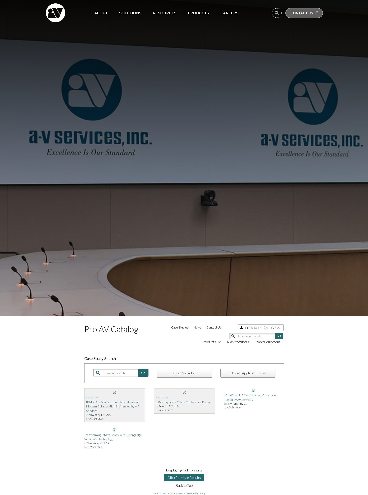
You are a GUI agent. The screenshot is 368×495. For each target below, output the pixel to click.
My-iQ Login (253, 327)
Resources (164, 13)
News (197, 327)
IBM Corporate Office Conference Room (183, 402)
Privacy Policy (178, 493)
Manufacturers (238, 342)
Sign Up (275, 327)
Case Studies (179, 327)
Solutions (130, 13)
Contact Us (213, 327)
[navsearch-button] (277, 13)
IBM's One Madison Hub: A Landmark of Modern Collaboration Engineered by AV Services (112, 406)
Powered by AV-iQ (196, 493)
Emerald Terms (161, 493)
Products (198, 13)
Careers (229, 13)
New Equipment (268, 342)
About (101, 13)
